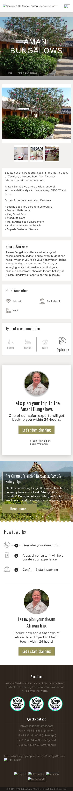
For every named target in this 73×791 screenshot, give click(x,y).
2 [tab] (31, 517)
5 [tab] (48, 517)
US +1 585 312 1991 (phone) (36, 730)
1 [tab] (25, 517)
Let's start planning (36, 430)
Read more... (19, 509)
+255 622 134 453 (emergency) (36, 744)
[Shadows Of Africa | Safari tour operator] (29, 6)
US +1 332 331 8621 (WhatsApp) (36, 735)
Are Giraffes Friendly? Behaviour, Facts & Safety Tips (33, 478)
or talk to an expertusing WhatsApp (40, 442)
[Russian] (52, 773)
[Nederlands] (36, 778)
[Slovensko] (36, 773)
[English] (20, 773)
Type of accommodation (23, 328)
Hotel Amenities (17, 290)
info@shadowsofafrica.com (36, 725)
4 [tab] (42, 517)
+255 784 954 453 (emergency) (36, 740)
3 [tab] (37, 517)
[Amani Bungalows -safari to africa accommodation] (21, 153)
